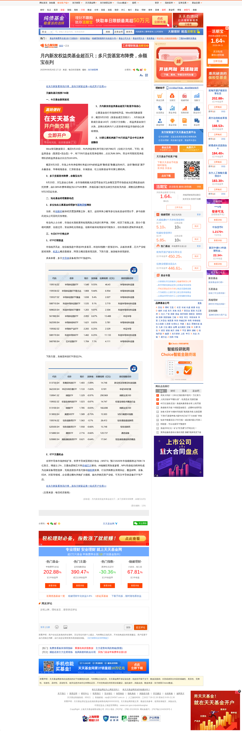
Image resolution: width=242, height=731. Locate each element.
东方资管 (176, 334)
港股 (110, 10)
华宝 (186, 317)
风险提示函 (144, 693)
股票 (56, 10)
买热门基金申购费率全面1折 (112, 652)
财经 (42, 10)
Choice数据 (121, 3)
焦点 (49, 10)
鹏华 (189, 330)
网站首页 (43, 3)
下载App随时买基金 (187, 38)
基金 (137, 10)
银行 (130, 10)
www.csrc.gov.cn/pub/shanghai (134, 705)
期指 (69, 10)
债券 (150, 10)
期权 (76, 10)
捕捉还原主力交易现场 (61, 652)
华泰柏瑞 (196, 320)
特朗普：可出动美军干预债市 (173, 424)
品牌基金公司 (162, 303)
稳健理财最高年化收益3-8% (104, 38)
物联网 (91, 470)
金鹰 (175, 327)
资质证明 (73, 693)
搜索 (195, 10)
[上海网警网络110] (91, 718)
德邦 (160, 311)
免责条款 (120, 693)
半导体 (65, 258)
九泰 (161, 327)
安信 (160, 307)
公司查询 (159, 32)
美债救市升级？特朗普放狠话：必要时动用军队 (181, 407)
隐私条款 (132, 693)
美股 (103, 10)
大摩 (196, 327)
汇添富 (168, 324)
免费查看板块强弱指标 (61, 648)
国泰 (161, 317)
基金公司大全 (125, 38)
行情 (83, 10)
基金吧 (172, 10)
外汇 (123, 10)
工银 (174, 317)
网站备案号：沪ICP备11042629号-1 (156, 709)
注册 (47, 627)
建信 (170, 327)
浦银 (194, 330)
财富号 (187, 10)
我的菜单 (169, 3)
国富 (173, 314)
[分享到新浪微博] (141, 69)
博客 (179, 10)
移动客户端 (62, 3)
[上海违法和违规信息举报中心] (130, 718)
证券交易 (182, 3)
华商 (190, 320)
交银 (188, 327)
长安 (179, 307)
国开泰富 (184, 314)
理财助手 (160, 88)
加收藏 (52, 3)
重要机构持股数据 (84, 648)
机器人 (56, 251)
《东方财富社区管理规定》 (98, 638)
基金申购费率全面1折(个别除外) (64, 38)
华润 (176, 320)
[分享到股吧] (134, 69)
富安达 (187, 311)
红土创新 (160, 324)
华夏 (182, 324)
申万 (188, 334)
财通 (193, 307)
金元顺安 (182, 327)
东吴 (179, 311)
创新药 (58, 211)
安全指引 (108, 693)
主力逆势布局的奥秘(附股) (109, 648)
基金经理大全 (139, 38)
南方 (173, 330)
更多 (200, 303)
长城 (184, 307)
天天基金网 (108, 523)
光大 (163, 314)
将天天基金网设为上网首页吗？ (106, 689)
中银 (176, 337)
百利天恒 (82, 204)
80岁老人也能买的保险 (167, 38)
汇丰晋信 (163, 320)
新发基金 (151, 38)
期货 (117, 10)
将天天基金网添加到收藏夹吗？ (136, 689)
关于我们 (62, 693)
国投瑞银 (167, 317)
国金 (177, 314)
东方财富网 (93, 70)
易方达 (164, 337)
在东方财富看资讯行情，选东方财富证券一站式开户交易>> (76, 86)
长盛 (188, 307)
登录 (42, 627)
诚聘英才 (180, 693)
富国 (193, 311)
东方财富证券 (106, 3)
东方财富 (76, 3)
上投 (183, 334)
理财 (144, 10)
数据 (90, 10)
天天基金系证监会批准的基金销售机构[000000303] (96, 701)
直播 (157, 10)
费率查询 (149, 32)
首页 (61, 46)
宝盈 (172, 307)
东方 (170, 311)
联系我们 (97, 693)
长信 (198, 307)
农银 (177, 330)
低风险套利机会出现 (85, 652)
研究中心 (85, 693)
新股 (63, 10)
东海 (174, 311)
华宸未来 (193, 317)
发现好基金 (85, 38)
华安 (181, 317)
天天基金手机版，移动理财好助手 (184, 88)
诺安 (163, 330)
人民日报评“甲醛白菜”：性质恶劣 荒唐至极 (179, 399)
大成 (165, 311)
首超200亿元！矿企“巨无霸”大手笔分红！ (179, 428)
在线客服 (169, 693)
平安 (184, 330)
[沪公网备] (151, 718)
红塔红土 (175, 324)
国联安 (192, 314)
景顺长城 (195, 324)
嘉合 (189, 324)
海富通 (170, 320)
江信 (165, 327)
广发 (168, 314)
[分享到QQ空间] (144, 69)
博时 (167, 307)
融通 (167, 334)
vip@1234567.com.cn (114, 697)
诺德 (168, 330)
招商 (172, 337)
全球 (96, 10)
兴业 (195, 334)
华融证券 (183, 320)
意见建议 (157, 693)
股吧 (164, 10)
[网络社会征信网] (111, 718)
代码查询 (140, 32)
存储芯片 (87, 465)
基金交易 (196, 3)
